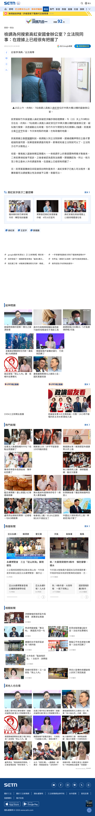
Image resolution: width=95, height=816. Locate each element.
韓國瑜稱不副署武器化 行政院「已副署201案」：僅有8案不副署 (47, 737)
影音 (58, 9)
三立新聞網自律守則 (56, 793)
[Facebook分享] (6, 52)
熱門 (52, 9)
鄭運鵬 (28, 138)
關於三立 (8, 793)
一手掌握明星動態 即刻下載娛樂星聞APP (69, 254)
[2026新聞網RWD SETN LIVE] (18, 3)
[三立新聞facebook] (61, 785)
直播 (70, 9)
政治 (46, 9)
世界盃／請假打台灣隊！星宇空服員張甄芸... (70, 259)
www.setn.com (27, 810)
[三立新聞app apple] (12, 804)
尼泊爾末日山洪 (22, 9)
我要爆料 (8, 798)
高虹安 (55, 107)
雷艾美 (39, 533)
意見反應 (85, 793)
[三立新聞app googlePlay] (31, 804)
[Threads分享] (6, 64)
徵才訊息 (20, 798)
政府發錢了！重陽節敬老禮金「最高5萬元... (26, 259)
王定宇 (19, 131)
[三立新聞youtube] (54, 785)
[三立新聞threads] (88, 785)
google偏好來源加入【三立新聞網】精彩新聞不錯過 (26, 254)
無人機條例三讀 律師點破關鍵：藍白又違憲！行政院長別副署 (76, 737)
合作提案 (72, 793)
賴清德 (26, 533)
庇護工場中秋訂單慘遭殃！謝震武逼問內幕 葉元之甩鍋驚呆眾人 (18, 711)
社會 (76, 9)
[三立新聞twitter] (81, 785)
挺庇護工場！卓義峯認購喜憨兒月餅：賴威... (26, 263)
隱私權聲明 (38, 793)
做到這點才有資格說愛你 (62, 263)
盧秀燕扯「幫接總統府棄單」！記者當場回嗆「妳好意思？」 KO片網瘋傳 (18, 763)
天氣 (56, 533)
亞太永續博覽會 (13, 534)
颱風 (82, 533)
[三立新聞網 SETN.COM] (5, 9)
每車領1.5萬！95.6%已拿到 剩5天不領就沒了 (47, 517)
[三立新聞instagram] (67, 785)
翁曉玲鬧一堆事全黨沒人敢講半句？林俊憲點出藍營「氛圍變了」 (76, 763)
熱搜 (64, 9)
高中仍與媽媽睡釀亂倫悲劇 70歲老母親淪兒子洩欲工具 (47, 328)
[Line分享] (6, 58)
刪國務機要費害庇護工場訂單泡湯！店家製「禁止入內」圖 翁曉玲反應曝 (18, 737)
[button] (82, 3)
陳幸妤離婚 (37, 9)
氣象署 (69, 533)
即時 (11, 9)
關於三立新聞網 (22, 793)
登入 (89, 3)
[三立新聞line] (74, 785)
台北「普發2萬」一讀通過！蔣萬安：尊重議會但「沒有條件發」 (46, 763)
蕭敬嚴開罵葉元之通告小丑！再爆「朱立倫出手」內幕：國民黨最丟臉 (76, 711)
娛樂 (82, 9)
